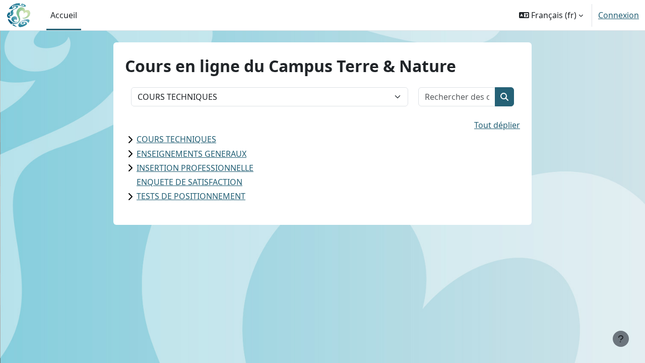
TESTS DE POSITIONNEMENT (191, 196)
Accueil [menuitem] (63, 15)
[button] (551, 15)
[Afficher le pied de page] (621, 339)
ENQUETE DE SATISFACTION (189, 182)
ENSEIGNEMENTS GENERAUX (191, 153)
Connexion (618, 15)
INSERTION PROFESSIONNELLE (195, 167)
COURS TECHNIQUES (176, 139)
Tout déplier (497, 125)
